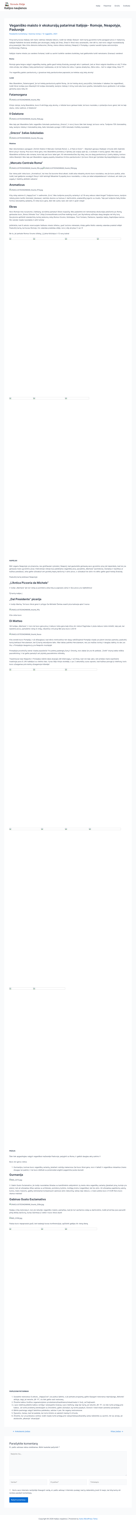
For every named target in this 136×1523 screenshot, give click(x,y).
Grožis (117, 6)
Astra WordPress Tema (88, 1519)
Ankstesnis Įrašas (21, 1431)
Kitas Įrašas (117, 1431)
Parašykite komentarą (18, 34)
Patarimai (107, 6)
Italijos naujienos (15, 8)
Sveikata (126, 6)
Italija (98, 6)
